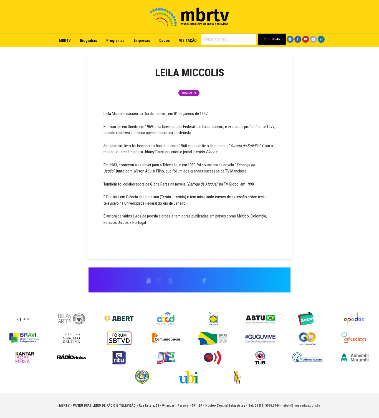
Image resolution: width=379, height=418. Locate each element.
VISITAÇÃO (188, 40)
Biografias (88, 40)
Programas (115, 40)
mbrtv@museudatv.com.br (301, 405)
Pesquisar (272, 39)
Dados (164, 40)
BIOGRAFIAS (188, 92)
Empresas (142, 40)
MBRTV (65, 40)
